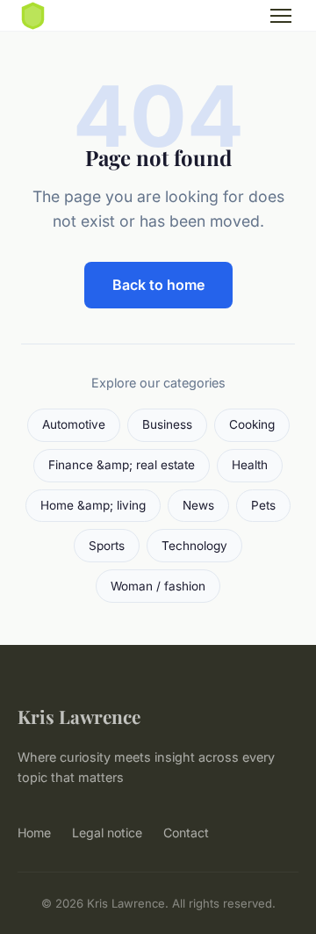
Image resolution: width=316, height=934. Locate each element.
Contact (186, 832)
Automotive (73, 424)
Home (34, 832)
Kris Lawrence (79, 716)
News (198, 505)
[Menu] (280, 16)
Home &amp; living (93, 505)
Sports (107, 546)
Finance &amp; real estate (121, 465)
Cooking (252, 424)
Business (167, 424)
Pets (263, 505)
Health (250, 465)
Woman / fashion (158, 586)
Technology (194, 546)
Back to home (158, 284)
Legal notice (107, 832)
